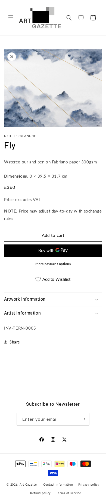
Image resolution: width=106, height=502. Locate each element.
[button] (11, 18)
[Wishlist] (81, 18)
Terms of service (68, 493)
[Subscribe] (83, 419)
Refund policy (40, 493)
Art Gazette (28, 484)
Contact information (58, 484)
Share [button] (15, 342)
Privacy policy (88, 484)
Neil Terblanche (20, 136)
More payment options (53, 264)
